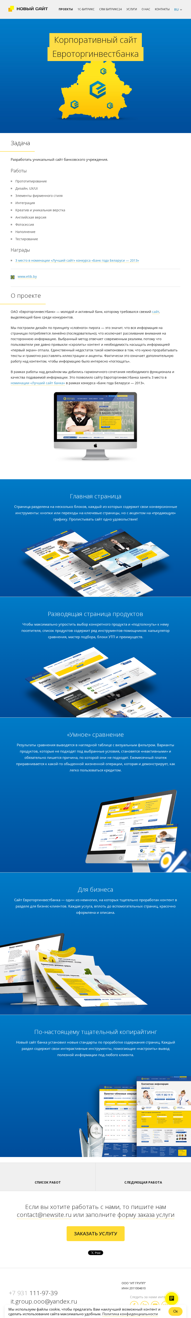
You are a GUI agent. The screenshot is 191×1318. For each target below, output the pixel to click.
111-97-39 (33, 1293)
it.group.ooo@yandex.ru (44, 1301)
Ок (175, 1311)
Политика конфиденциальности (130, 1313)
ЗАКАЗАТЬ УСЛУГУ (95, 1233)
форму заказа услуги (145, 1214)
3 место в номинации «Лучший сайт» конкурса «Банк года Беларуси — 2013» (77, 260)
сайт (155, 311)
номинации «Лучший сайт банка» (38, 383)
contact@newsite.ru (44, 1214)
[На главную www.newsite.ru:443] (28, 9)
